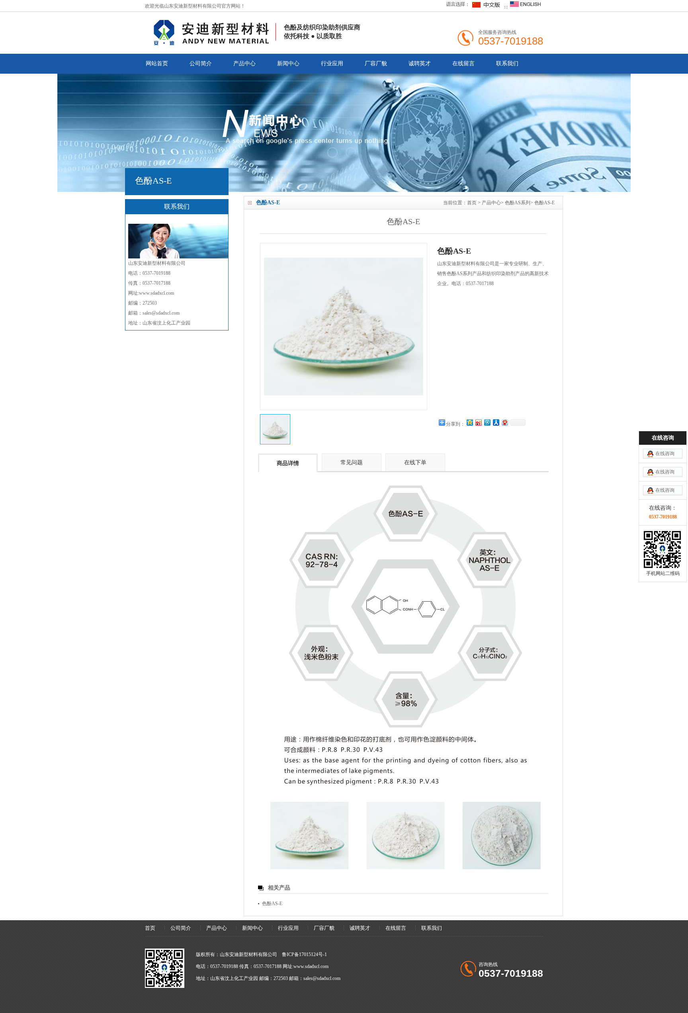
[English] (525, 7)
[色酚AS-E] (275, 429)
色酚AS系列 (517, 202)
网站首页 (157, 63)
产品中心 (244, 63)
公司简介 (201, 63)
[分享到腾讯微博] (487, 422)
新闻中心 (288, 63)
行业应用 (332, 63)
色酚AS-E (544, 202)
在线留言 (463, 63)
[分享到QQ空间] (469, 422)
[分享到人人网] (495, 422)
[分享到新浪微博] (478, 422)
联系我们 (507, 63)
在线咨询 (664, 453)
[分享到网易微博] (504, 422)
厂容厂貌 (376, 63)
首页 (472, 202)
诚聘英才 (419, 63)
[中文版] (472, 7)
